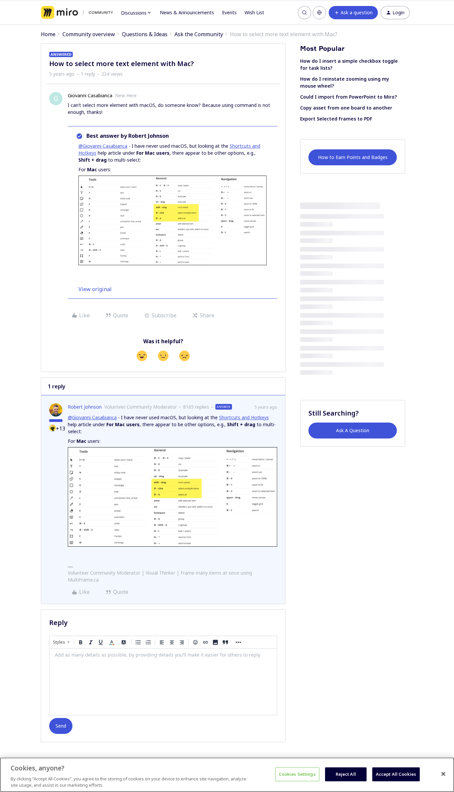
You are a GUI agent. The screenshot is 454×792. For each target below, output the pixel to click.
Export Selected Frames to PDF (336, 119)
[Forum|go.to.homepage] (77, 12)
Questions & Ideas (145, 34)
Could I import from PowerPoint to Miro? (348, 97)
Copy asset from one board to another (346, 108)
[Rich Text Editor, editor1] (163, 682)
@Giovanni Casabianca (102, 146)
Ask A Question (352, 430)
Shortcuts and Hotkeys (244, 417)
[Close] (443, 774)
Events (229, 12)
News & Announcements (187, 12)
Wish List (254, 12)
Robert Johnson (85, 407)
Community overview (88, 34)
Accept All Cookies (396, 774)
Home (48, 34)
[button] (353, 12)
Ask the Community (198, 34)
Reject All (346, 774)
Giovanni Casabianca (90, 95)
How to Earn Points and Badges (353, 157)
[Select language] (319, 12)
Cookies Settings (297, 774)
